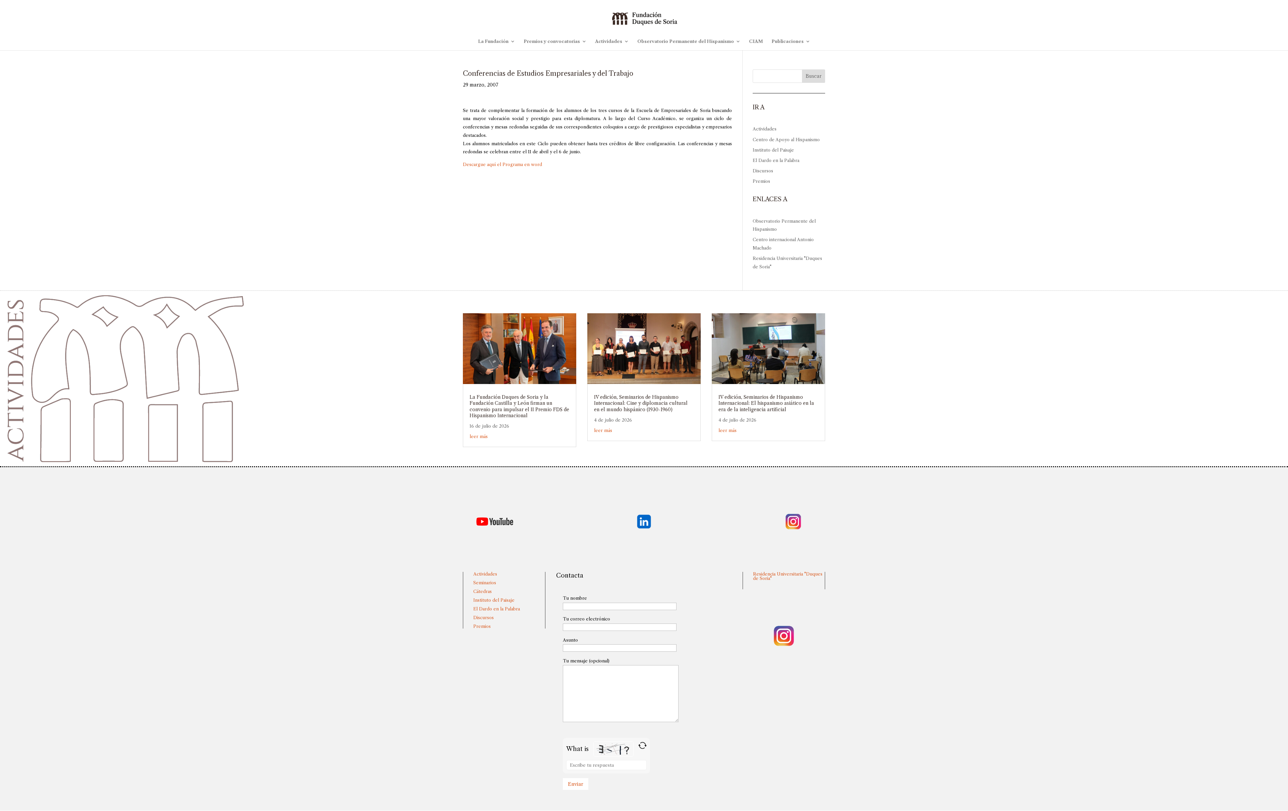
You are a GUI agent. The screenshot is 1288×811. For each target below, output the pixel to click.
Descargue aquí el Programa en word (502, 164)
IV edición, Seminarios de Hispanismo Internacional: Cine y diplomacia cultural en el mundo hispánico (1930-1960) (641, 403)
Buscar (813, 76)
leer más (479, 436)
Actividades (608, 41)
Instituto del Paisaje (773, 150)
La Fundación (493, 41)
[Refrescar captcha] (642, 745)
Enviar (575, 784)
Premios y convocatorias (552, 41)
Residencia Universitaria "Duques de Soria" (787, 576)
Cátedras (482, 591)
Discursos (763, 170)
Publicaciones (787, 41)
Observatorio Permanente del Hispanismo (685, 41)
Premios (761, 181)
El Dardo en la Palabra (776, 160)
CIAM (756, 41)
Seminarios (484, 582)
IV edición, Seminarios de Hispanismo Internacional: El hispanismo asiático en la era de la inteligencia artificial (766, 403)
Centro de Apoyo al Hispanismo (786, 139)
